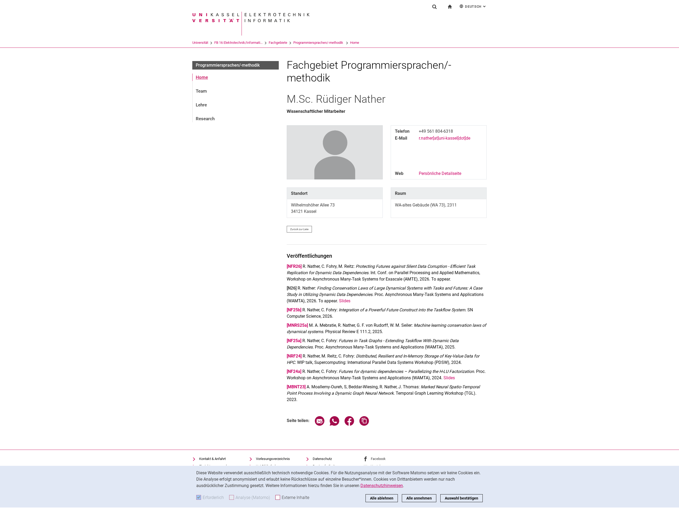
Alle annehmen (419, 498)
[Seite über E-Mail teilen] (319, 424)
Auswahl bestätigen (461, 498)
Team (201, 91)
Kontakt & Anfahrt (212, 459)
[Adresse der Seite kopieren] (364, 424)
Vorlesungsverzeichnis (273, 459)
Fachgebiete (278, 43)
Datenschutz (322, 459)
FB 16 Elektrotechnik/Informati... (238, 43)
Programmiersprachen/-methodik (318, 43)
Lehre (201, 104)
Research (205, 118)
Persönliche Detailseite (440, 173)
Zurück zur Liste (299, 229)
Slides (344, 300)
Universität (200, 43)
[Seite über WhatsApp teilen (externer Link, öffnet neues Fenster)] (334, 424)
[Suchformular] (434, 6)
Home (354, 43)
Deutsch (476, 6)
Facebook (378, 459)
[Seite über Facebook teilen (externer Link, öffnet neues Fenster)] (349, 424)
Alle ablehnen (381, 498)
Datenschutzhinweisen (381, 485)
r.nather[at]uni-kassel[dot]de (444, 138)
